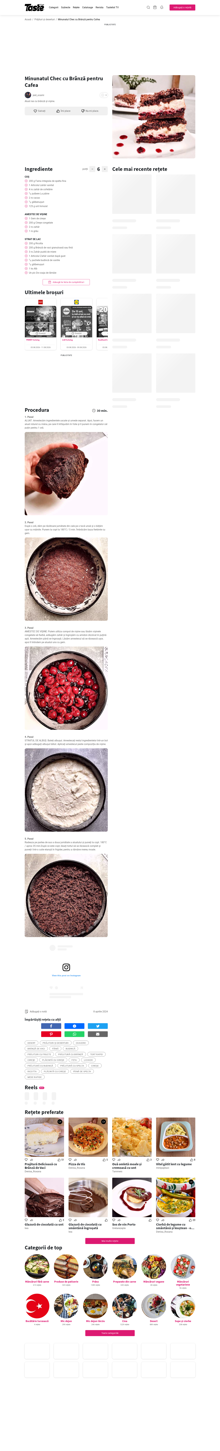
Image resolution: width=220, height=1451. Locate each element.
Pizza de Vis (77, 1164)
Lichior (88, 1060)
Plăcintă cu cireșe (53, 1060)
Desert (154, 1321)
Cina (124, 1321)
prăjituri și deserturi (56, 1043)
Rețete (76, 7)
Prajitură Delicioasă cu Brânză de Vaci (41, 1165)
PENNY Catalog (33, 340)
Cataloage (87, 7)
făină (55, 1048)
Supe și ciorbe (183, 1321)
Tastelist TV (112, 7)
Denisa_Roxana (33, 1171)
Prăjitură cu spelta (72, 1066)
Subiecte (65, 7)
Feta (74, 1060)
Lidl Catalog (67, 340)
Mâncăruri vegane (153, 1281)
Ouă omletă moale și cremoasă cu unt (127, 1165)
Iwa (26, 1228)
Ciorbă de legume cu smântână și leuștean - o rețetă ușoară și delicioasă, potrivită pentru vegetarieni (175, 1226)
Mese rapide (35, 1077)
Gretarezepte (119, 1228)
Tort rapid (96, 1054)
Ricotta (32, 1071)
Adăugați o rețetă (182, 7)
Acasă (28, 19)
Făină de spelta (82, 1071)
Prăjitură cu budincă (40, 1066)
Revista (99, 7)
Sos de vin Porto (123, 1224)
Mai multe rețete (110, 1241)
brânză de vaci (36, 1048)
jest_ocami (38, 95)
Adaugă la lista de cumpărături (68, 282)
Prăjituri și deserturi (44, 19)
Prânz (95, 1281)
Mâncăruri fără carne (37, 1281)
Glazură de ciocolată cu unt (44, 1224)
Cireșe (31, 1060)
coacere (81, 1043)
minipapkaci (162, 1167)
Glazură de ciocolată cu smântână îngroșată (85, 1226)
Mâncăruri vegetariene (183, 1283)
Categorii (53, 7)
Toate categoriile (110, 1333)
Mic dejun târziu (95, 1321)
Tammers (117, 1171)
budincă (70, 1048)
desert (31, 1043)
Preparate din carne (124, 1281)
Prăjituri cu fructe (39, 1054)
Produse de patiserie (66, 1281)
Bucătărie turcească (37, 1321)
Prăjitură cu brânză (70, 1054)
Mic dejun (66, 1321)
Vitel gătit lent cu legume (174, 1164)
